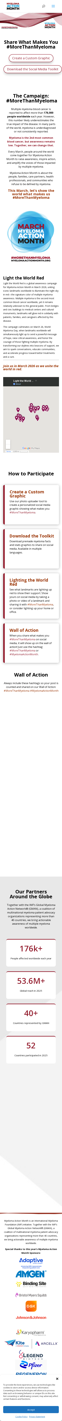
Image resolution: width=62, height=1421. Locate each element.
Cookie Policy (21, 1416)
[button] (57, 1378)
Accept (31, 1409)
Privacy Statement (37, 1416)
